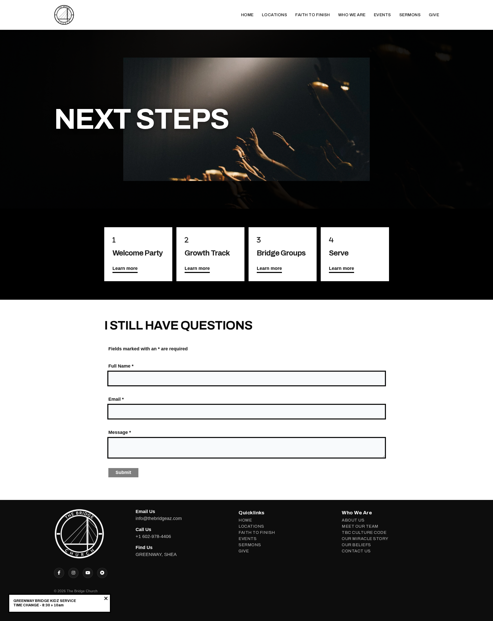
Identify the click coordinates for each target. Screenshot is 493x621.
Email (116, 399)
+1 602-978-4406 (153, 536)
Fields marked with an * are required (148, 348)
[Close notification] (106, 599)
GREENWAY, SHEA (156, 554)
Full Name (121, 366)
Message (119, 432)
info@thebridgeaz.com (159, 518)
